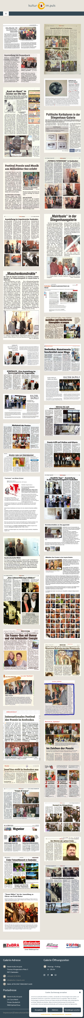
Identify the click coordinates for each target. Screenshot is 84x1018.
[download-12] (21, 690)
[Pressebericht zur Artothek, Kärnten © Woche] (62, 357)
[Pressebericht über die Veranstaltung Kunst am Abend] (21, 462)
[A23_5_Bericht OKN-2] (62, 183)
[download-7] (62, 781)
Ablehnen (55, 1010)
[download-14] (21, 650)
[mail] (55, 975)
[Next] (79, 945)
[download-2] (21, 872)
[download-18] (62, 538)
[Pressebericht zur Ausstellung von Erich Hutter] (21, 912)
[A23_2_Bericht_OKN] (21, 240)
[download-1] (62, 889)
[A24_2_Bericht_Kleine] (21, 68)
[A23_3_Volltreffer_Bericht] (62, 246)
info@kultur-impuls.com (16, 980)
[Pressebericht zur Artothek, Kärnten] (62, 328)
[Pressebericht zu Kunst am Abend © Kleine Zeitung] (62, 298)
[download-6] (21, 804)
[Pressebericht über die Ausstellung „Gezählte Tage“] (21, 406)
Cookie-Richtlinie (46, 1014)
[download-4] (21, 838)
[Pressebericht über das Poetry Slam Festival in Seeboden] (21, 436)
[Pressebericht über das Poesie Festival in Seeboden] (62, 454)
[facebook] (48, 975)
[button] (80, 992)
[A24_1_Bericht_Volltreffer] (62, 131)
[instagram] (44, 975)
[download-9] (62, 740)
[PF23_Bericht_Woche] (21, 186)
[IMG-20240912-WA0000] (62, 49)
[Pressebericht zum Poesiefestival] (62, 388)
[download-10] (21, 735)
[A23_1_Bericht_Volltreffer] (21, 305)
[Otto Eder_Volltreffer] (21, 122)
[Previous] (4, 945)
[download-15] (21, 600)
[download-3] (62, 848)
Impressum (68, 1014)
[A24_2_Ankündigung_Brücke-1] (62, 92)
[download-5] (62, 817)
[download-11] (62, 698)
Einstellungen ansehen (72, 1010)
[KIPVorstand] (21, 37)
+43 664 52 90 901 (14, 976)
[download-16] (62, 597)
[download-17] (21, 553)
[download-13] (62, 659)
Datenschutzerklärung (57, 1014)
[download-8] (21, 774)
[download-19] (21, 504)
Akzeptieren (39, 1010)
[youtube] (52, 975)
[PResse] (62, 496)
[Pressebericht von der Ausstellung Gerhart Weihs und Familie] (62, 420)
